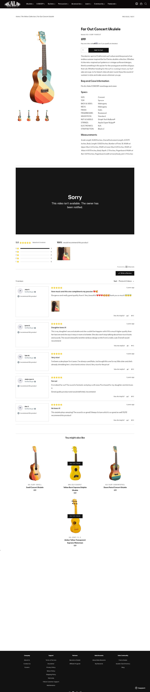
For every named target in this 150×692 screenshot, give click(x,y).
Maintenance (51, 685)
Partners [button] (75, 655)
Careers (27, 667)
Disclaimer (51, 664)
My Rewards (99, 664)
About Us (27, 660)
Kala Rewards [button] (99, 655)
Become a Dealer (75, 660)
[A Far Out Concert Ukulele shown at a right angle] (42, 29)
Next (132, 16)
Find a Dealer (123, 660)
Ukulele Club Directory (123, 664)
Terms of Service (51, 660)
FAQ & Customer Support (51, 682)
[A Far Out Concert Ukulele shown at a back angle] (37, 111)
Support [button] (51, 655)
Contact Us (27, 664)
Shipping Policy (51, 674)
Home (18, 16)
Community (99, 4)
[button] (146, 3)
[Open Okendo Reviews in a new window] (125, 267)
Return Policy (51, 671)
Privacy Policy (50, 667)
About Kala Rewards (99, 660)
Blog (123, 667)
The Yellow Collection (28, 16)
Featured (111, 4)
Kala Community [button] (123, 655)
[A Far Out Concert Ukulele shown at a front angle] (28, 111)
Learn (87, 4)
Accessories (76, 4)
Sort (115, 281)
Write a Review (127, 274)
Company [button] (27, 655)
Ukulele (29, 4)
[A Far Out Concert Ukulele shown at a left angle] (46, 111)
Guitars (51, 4)
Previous (125, 16)
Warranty (51, 678)
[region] (64, 253)
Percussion (62, 4)
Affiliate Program (75, 664)
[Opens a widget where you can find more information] (140, 688)
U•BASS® (40, 4)
